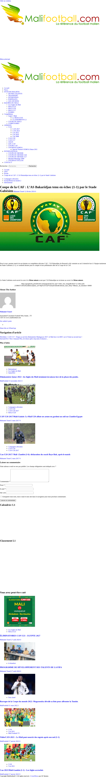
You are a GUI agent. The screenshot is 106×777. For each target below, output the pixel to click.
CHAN (10, 142)
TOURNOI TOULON (15, 160)
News (6, 90)
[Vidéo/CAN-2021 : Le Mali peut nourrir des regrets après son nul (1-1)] (19, 726)
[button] (5, 59)
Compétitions (8, 114)
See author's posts (6, 321)
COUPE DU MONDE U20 (17, 155)
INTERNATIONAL (11, 151)
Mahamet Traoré (19, 191)
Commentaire (5, 481)
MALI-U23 (12, 107)
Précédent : (41, 337)
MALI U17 (12, 110)
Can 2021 (11, 731)
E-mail (3, 489)
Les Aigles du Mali (14, 105)
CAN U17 (11, 140)
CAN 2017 (16, 129)
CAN (10, 127)
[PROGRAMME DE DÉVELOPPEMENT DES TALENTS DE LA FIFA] (19, 660)
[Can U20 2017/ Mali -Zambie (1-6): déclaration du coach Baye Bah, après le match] (19, 443)
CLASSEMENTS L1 (19, 120)
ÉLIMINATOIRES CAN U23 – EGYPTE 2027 (20, 636)
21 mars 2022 (13, 705)
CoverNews (34, 776)
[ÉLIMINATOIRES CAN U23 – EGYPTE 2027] (19, 626)
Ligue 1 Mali (12, 116)
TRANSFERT (13, 95)
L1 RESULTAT (17, 118)
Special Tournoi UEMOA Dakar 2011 (24, 149)
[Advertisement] (53, 42)
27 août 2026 (15, 640)
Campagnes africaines (11, 179)
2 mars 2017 (15, 458)
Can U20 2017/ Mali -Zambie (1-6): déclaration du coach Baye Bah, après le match (35, 454)
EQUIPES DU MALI (11, 103)
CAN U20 (11, 138)
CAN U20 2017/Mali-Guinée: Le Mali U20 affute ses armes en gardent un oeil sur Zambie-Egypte (41, 416)
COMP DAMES (13, 123)
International (8, 182)
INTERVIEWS (13, 97)
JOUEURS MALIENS (11, 92)
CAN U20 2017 (13, 411)
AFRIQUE (7, 125)
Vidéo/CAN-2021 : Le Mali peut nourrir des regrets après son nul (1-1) (30, 737)
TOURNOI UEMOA (15, 147)
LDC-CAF (12, 144)
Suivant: (24, 339)
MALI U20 (12, 108)
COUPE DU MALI (14, 121)
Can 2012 (15, 133)
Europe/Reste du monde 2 (12, 181)
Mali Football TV (14, 733)
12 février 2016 (30, 191)
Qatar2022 (11, 373)
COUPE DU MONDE (15, 153)
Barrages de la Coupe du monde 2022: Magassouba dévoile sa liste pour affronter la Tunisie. (39, 701)
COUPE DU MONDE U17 (17, 157)
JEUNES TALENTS (15, 93)
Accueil (6, 88)
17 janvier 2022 (14, 741)
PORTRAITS (12, 99)
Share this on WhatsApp (8, 328)
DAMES (11, 112)
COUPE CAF (13, 146)
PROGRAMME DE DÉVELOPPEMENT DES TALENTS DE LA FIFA (31, 667)
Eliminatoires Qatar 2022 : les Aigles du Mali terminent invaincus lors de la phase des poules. (39, 377)
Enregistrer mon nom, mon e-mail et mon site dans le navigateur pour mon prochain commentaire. (34, 497)
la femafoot (12, 663)
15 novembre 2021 (15, 381)
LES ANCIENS (13, 101)
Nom (2, 485)
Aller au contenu (5, 1)
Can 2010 (15, 134)
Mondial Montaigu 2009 (16, 159)
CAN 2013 (16, 131)
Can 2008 (15, 136)
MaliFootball (4, 381)
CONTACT (8, 162)
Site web (3, 493)
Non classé (11, 697)
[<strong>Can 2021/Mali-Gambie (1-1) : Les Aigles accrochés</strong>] (19, 761)
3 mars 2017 (15, 420)
